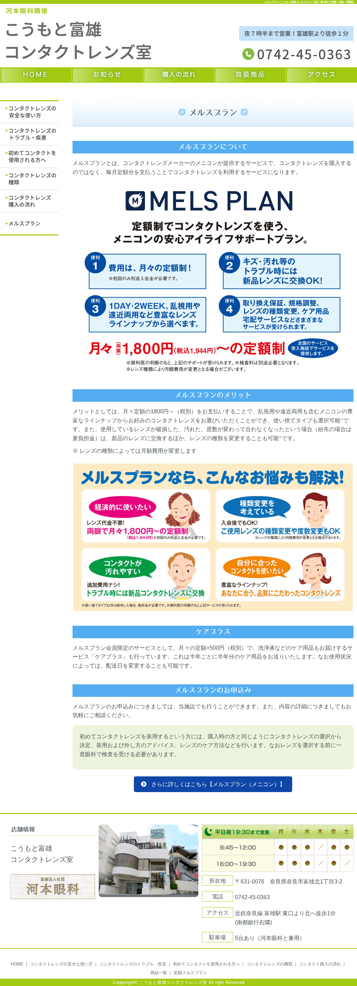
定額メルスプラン (190, 972)
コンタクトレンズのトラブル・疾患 (132, 964)
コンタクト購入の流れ (320, 964)
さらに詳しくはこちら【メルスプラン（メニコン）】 (218, 784)
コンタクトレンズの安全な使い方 (61, 964)
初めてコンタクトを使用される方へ (206, 964)
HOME (17, 964)
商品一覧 (158, 972)
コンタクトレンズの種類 (269, 964)
